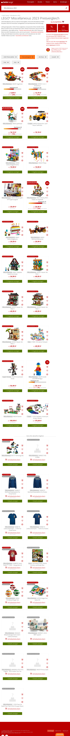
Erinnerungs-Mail (58, 34)
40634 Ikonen (17, 416)
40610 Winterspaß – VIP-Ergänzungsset (15, 198)
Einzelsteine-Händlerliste (37, 32)
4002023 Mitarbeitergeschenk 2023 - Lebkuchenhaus (12, 634)
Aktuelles (40, 2)
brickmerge (51, 731)
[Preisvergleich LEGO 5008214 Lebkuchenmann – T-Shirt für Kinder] (37, 519)
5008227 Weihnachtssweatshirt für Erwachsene (12, 492)
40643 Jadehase (17, 124)
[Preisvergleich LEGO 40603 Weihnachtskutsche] (37, 229)
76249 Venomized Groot (17, 378)
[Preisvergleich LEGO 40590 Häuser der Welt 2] (12, 334)
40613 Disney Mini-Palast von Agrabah (40, 198)
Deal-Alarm (62, 41)
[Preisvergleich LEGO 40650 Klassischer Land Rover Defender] (37, 115)
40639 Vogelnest (17, 84)
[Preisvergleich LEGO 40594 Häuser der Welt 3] (37, 299)
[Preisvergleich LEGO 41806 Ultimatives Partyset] (37, 334)
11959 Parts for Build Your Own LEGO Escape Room (12, 705)
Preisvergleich (30, 2)
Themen (48, 2)
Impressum (65, 731)
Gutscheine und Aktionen (22, 35)
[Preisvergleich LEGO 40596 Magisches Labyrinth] (37, 590)
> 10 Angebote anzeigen (12, 98)
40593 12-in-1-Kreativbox (40, 85)
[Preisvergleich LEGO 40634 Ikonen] (12, 408)
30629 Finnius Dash (42, 670)
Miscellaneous (7, 84)
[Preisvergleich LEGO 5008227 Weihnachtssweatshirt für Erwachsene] (12, 482)
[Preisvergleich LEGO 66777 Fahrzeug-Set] (12, 447)
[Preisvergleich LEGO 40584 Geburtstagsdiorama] (12, 155)
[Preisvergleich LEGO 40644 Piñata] (37, 155)
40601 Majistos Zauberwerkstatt (15, 273)
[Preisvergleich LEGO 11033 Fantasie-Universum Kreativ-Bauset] (37, 408)
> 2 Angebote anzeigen (12, 316)
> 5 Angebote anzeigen (37, 98)
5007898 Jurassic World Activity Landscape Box (38, 564)
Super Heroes (7, 377)
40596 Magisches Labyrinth (41, 599)
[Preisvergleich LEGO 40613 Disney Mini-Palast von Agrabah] (37, 190)
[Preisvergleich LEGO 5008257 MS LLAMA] (37, 447)
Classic (29, 416)
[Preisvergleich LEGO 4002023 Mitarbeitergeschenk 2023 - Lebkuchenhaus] (12, 625)
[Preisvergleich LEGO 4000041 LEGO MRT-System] (37, 625)
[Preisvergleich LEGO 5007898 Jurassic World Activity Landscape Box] (37, 555)
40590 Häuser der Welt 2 (17, 343)
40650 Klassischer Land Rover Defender (40, 124)
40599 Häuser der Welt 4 (17, 308)
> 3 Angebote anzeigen (12, 172)
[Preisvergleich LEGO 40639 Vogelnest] (12, 76)
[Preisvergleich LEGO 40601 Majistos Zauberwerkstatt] (12, 264)
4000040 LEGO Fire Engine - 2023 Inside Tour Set (13, 670)
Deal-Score (52, 45)
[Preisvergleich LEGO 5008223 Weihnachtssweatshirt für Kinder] (37, 482)
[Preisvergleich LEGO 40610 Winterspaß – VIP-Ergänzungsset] (12, 190)
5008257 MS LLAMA (40, 456)
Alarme (55, 2)
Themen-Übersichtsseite (25, 30)
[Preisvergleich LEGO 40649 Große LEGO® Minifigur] (37, 369)
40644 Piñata (42, 163)
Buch (30, 563)
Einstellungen (63, 2)
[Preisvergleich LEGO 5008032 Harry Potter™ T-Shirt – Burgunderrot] (12, 555)
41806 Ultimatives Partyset (39, 342)
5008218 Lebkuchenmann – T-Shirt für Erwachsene (12, 528)
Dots (29, 342)
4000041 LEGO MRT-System (40, 634)
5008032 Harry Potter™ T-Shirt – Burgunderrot (12, 564)
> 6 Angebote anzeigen (37, 137)
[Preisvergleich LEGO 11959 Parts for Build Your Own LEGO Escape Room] (12, 696)
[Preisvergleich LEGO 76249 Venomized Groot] (13, 369)
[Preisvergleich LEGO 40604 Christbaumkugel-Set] (12, 590)
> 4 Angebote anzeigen (12, 391)
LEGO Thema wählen (9, 57)
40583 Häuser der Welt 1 (42, 273)
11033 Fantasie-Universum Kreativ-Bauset (40, 417)
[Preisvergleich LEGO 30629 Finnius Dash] (37, 661)
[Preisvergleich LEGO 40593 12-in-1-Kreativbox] (37, 76)
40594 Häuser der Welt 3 (42, 308)
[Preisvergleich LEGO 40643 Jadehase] (12, 115)
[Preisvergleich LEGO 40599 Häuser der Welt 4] (12, 299)
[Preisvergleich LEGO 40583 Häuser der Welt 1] (37, 264)
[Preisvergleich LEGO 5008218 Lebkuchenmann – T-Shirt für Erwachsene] (12, 519)
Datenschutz (58, 731)
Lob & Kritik (60, 734)
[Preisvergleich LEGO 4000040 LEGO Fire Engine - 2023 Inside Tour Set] (12, 661)
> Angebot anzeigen (37, 172)
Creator (30, 124)
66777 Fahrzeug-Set (17, 455)
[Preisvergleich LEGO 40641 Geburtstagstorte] (12, 229)
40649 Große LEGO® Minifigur (39, 378)
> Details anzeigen (12, 464)
